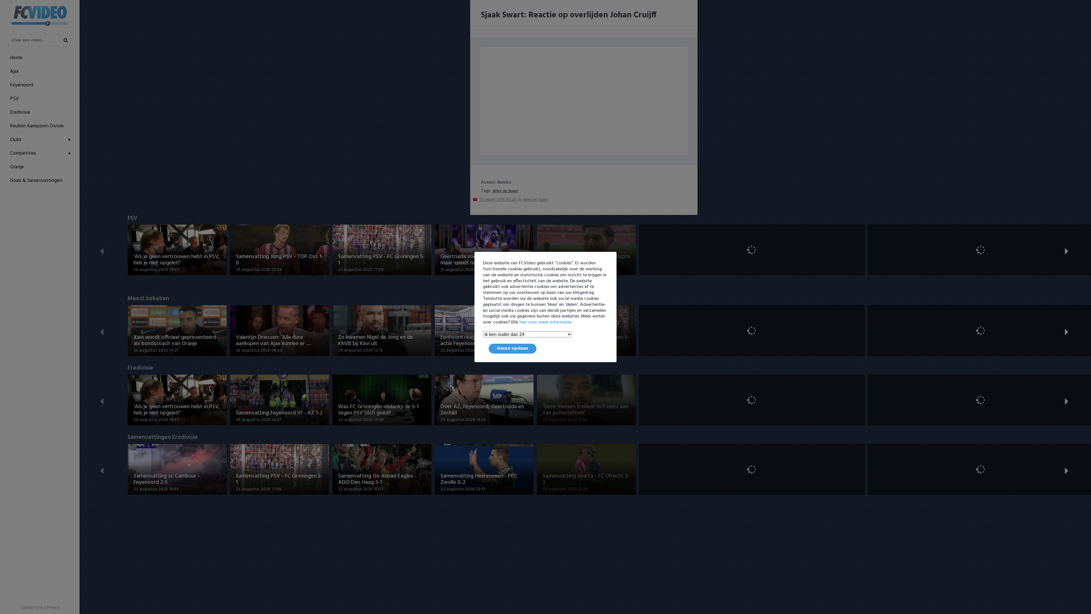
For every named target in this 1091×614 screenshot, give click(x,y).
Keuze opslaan (512, 348)
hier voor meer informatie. (545, 322)
